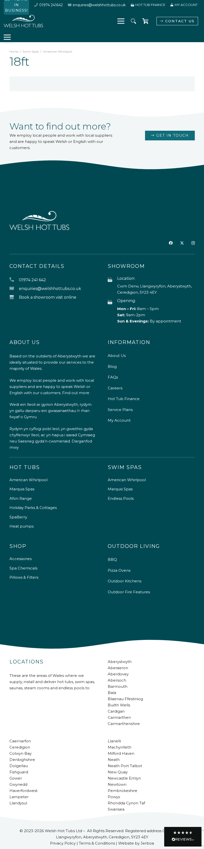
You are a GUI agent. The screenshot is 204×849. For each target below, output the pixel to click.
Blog (112, 366)
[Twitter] (182, 243)
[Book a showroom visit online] (14, 297)
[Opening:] (112, 302)
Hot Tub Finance (124, 398)
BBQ (112, 559)
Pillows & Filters (23, 577)
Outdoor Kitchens (124, 581)
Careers (115, 388)
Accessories (20, 558)
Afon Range (20, 498)
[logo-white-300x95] (23, 21)
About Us (117, 355)
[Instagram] (193, 243)
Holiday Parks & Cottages (33, 507)
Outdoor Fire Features (129, 592)
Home (13, 51)
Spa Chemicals (23, 568)
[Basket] (145, 21)
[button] (133, 21)
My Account (119, 420)
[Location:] (112, 280)
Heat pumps (21, 526)
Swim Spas (31, 51)
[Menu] (120, 21)
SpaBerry (18, 517)
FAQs (113, 377)
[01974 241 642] (14, 280)
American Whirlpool (28, 479)
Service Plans (120, 409)
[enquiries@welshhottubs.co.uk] (14, 288)
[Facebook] (171, 243)
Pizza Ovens (119, 570)
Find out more (75, 392)
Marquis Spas (21, 489)
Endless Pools (121, 498)
